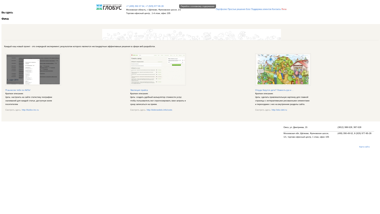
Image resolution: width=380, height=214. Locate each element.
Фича (283, 9)
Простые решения (237, 9)
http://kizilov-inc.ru (30, 110)
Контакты (276, 9)
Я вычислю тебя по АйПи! (17, 90)
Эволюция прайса (139, 90)
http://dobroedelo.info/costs (159, 110)
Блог (248, 9)
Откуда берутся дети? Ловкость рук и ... (274, 90)
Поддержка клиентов (261, 9)
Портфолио (221, 9)
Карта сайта (364, 147)
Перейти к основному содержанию (197, 6)
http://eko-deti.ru (279, 110)
